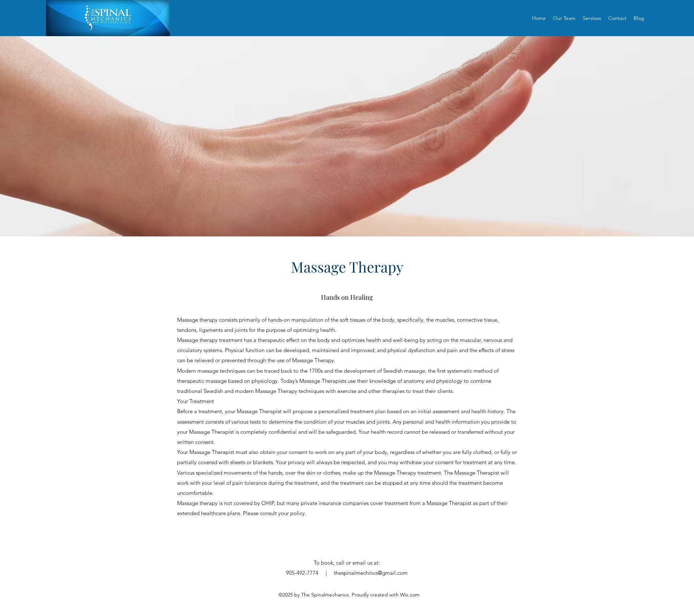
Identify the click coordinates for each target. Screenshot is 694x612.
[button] (592, 18)
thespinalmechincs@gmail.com (371, 572)
